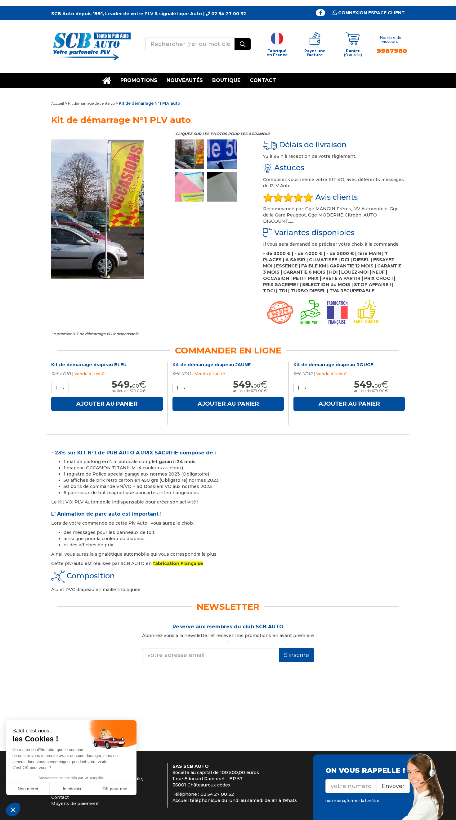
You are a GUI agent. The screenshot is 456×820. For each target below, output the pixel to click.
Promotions (138, 80)
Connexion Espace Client (371, 13)
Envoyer (393, 786)
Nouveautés (185, 80)
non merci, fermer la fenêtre (352, 800)
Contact (263, 80)
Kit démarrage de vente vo (91, 103)
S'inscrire (296, 655)
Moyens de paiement (75, 803)
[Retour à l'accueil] (91, 46)
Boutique (226, 80)
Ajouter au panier (107, 403)
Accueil (57, 103)
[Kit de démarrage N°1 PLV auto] (108, 209)
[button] (60, 388)
